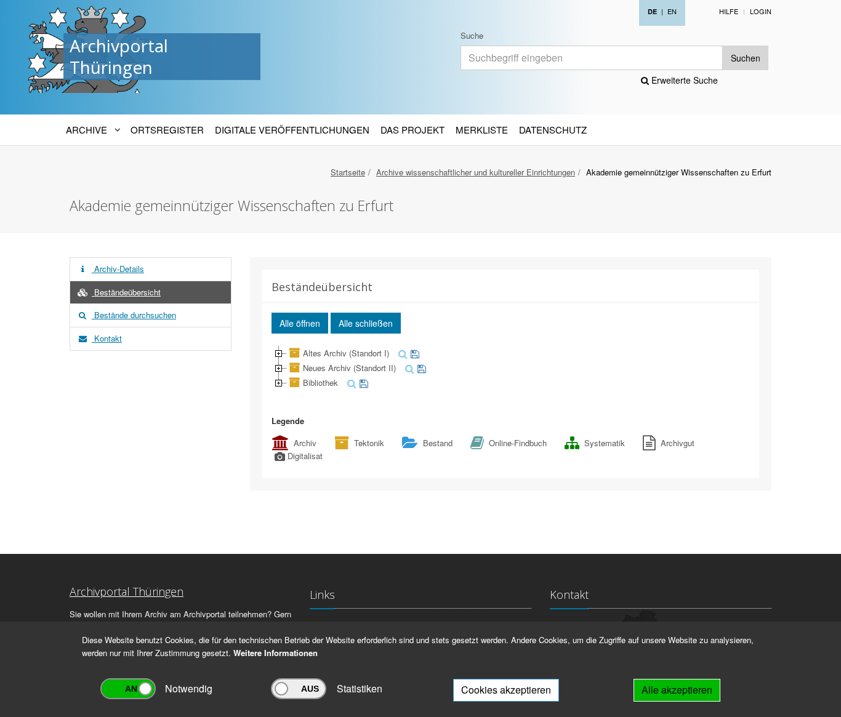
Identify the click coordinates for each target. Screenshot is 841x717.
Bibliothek (320, 382)
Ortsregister (167, 129)
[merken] (413, 353)
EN (672, 11)
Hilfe (728, 11)
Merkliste (482, 129)
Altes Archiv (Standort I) (346, 353)
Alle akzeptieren (677, 690)
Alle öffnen (300, 323)
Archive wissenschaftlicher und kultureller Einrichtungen (475, 172)
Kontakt (107, 338)
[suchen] (401, 353)
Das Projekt (412, 129)
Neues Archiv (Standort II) (349, 368)
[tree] (511, 368)
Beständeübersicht (126, 292)
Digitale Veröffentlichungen (292, 129)
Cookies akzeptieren (506, 690)
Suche (472, 35)
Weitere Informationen (275, 653)
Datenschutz (553, 129)
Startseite (348, 172)
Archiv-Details (118, 268)
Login (760, 11)
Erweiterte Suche (683, 80)
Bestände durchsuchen (134, 315)
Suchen (745, 58)
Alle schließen (366, 323)
